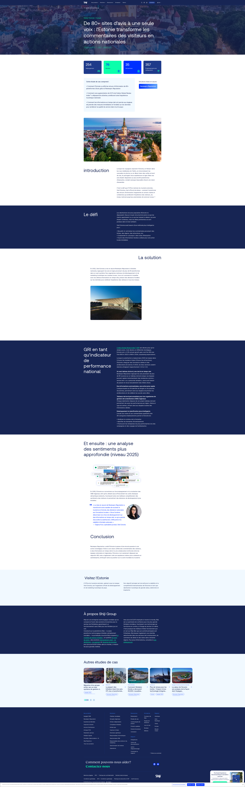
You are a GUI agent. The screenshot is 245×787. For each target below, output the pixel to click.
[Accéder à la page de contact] (144, 2)
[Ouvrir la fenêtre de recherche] (141, 2)
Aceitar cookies (200, 784)
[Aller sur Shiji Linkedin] (154, 764)
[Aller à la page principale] (86, 2)
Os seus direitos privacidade (179, 784)
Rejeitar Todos (191, 784)
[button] (152, 3)
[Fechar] (243, 784)
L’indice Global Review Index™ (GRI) (128, 348)
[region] (122, 784)
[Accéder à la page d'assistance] (146, 2)
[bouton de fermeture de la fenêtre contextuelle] (243, 771)
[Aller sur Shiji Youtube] (158, 764)
